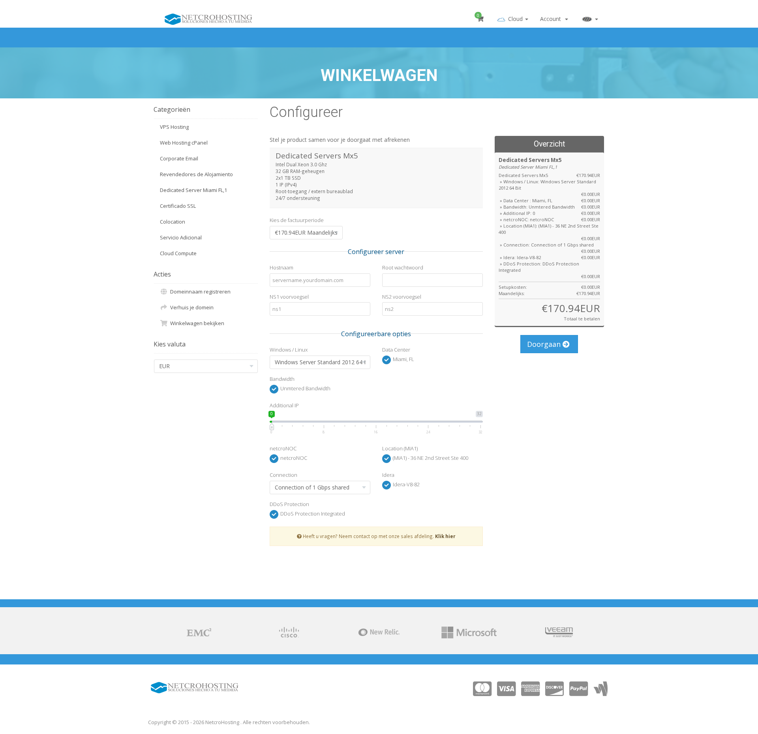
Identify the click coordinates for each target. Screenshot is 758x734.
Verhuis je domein (191, 307)
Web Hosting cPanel (184, 142)
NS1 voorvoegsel (289, 296)
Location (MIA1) (400, 448)
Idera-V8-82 (406, 484)
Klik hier (445, 536)
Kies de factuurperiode (297, 220)
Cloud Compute (178, 253)
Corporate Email (179, 158)
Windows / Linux (289, 349)
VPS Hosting (174, 126)
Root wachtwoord (402, 267)
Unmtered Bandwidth (304, 388)
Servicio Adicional (181, 237)
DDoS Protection (289, 504)
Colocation (172, 221)
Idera (388, 474)
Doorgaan (545, 344)
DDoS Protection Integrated (312, 513)
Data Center (396, 349)
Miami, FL (403, 359)
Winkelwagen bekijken (196, 323)
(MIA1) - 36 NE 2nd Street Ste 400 (430, 458)
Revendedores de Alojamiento (196, 174)
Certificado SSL (178, 205)
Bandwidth (282, 378)
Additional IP (284, 405)
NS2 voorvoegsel (401, 296)
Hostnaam (281, 267)
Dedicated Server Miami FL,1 (193, 190)
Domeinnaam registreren (199, 291)
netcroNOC (283, 448)
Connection (283, 474)
